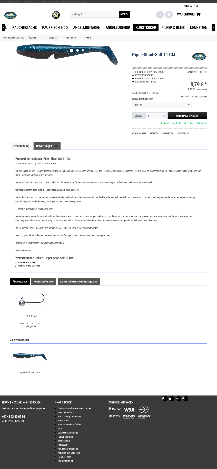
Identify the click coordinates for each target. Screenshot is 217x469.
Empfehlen (183, 133)
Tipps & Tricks (64, 420)
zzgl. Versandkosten (199, 96)
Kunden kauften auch (44, 281)
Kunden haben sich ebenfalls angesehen (78, 281)
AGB (60, 428)
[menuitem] (100, 14)
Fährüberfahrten (65, 436)
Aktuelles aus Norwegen (69, 452)
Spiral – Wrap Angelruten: (69, 416)
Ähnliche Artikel (20, 281)
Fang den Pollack (66, 412)
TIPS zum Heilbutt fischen (70, 424)
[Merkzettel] (160, 15)
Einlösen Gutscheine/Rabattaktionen (74, 408)
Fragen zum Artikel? (27, 262)
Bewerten (168, 133)
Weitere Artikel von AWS (29, 265)
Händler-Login (64, 456)
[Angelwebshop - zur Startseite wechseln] (10, 15)
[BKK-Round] (31, 301)
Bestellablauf (64, 440)
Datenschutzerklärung (68, 432)
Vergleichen (139, 133)
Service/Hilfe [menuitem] (193, 6)
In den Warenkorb (187, 116)
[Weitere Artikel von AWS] (199, 58)
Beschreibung (21, 146)
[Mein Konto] (169, 15)
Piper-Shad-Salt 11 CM (29, 372)
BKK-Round (31, 316)
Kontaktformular (65, 460)
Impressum (63, 444)
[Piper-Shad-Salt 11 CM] (30, 357)
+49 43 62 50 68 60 (13, 416)
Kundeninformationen (68, 448)
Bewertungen (46, 146)
